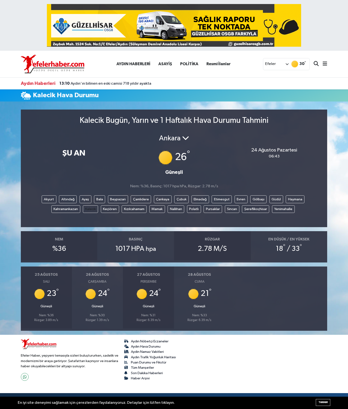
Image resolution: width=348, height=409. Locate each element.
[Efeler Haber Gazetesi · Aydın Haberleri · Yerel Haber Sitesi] (52, 64)
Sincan (232, 209)
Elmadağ (200, 199)
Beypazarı (118, 199)
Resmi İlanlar (218, 64)
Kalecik (90, 209)
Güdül (276, 199)
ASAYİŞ (165, 64)
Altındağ (68, 199)
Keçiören (110, 209)
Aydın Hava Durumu (146, 346)
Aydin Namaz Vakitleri (147, 352)
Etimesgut (222, 199)
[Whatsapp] (25, 377)
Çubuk (182, 199)
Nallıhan (176, 209)
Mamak (157, 209)
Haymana (295, 199)
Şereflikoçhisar (255, 209)
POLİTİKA (189, 64)
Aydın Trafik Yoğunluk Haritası (153, 357)
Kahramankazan (66, 209)
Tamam (323, 402)
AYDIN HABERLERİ (133, 64)
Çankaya (162, 199)
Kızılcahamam (134, 209)
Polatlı (194, 209)
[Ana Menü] (323, 64)
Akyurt (49, 199)
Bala (99, 199)
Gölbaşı (258, 199)
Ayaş (85, 199)
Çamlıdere (141, 199)
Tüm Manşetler (142, 367)
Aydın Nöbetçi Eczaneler (150, 341)
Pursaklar (213, 209)
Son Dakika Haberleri (147, 373)
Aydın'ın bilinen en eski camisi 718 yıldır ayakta (105, 83)
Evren (241, 199)
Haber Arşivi (140, 378)
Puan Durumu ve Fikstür (148, 362)
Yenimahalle (283, 209)
